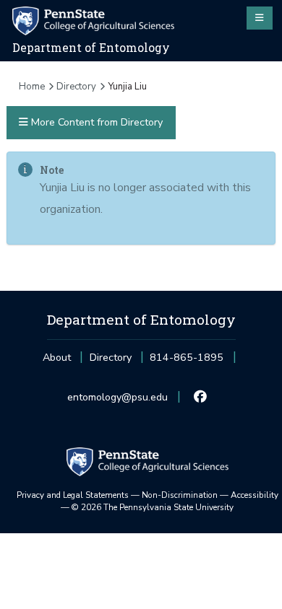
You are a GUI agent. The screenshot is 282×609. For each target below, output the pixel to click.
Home (32, 86)
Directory (76, 86)
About (57, 357)
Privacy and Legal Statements (73, 495)
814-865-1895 (186, 362)
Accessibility (254, 495)
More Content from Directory (95, 122)
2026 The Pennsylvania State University (153, 507)
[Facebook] (201, 397)
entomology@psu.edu (117, 401)
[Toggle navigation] (260, 18)
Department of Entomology (91, 47)
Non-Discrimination (180, 495)
